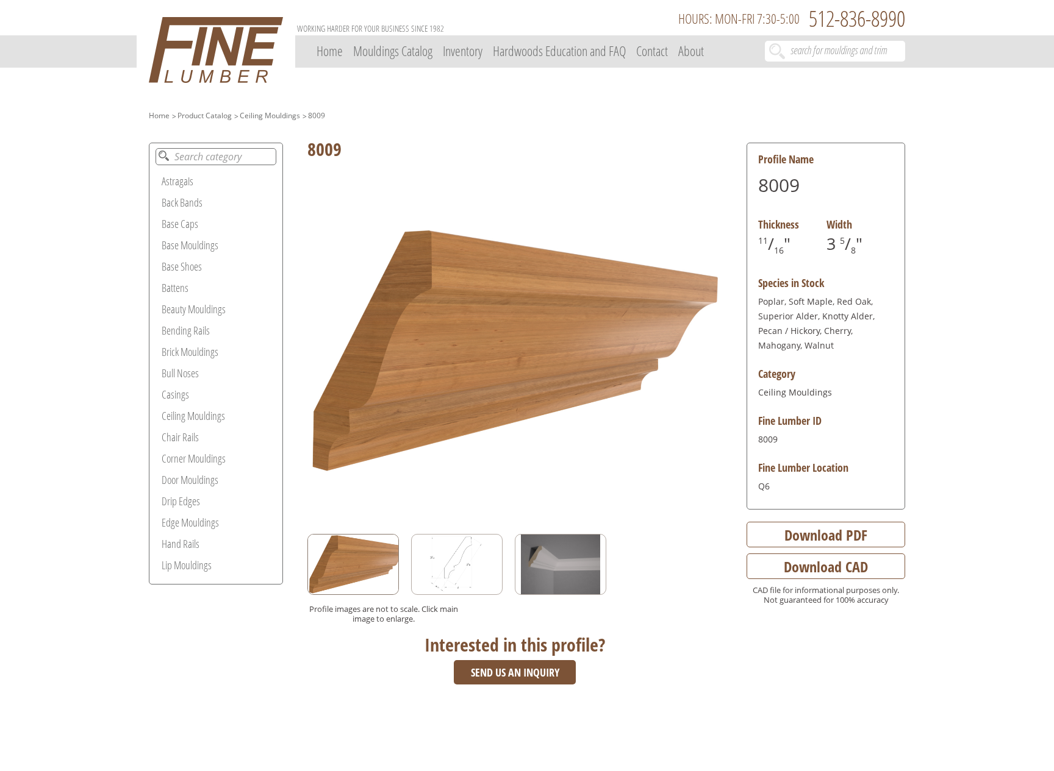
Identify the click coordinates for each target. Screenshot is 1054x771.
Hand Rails (180, 543)
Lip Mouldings (187, 565)
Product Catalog (204, 115)
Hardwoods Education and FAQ (559, 50)
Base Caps (180, 223)
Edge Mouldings (190, 522)
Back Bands (182, 202)
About (691, 50)
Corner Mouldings (194, 458)
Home (330, 50)
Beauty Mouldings (194, 309)
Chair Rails (180, 437)
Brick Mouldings (190, 351)
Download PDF (825, 535)
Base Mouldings (190, 245)
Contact (652, 50)
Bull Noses (180, 373)
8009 (316, 115)
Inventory (462, 50)
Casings (175, 394)
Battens (175, 287)
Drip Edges (181, 501)
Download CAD (826, 566)
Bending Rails (186, 330)
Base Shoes (182, 266)
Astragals (177, 181)
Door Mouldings (190, 479)
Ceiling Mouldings (270, 115)
